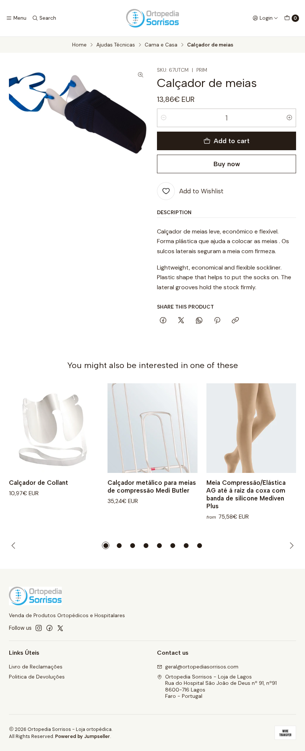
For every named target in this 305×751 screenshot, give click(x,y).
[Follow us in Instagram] (38, 628)
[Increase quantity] (289, 118)
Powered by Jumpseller (82, 736)
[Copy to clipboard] (235, 321)
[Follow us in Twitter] (60, 628)
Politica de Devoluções (37, 676)
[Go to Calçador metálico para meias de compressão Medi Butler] (152, 428)
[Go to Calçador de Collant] (54, 428)
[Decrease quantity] (163, 118)
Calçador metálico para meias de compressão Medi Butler (151, 486)
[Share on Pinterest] (217, 321)
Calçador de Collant (38, 482)
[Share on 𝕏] (181, 321)
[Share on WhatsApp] (199, 321)
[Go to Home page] (152, 18)
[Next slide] (290, 545)
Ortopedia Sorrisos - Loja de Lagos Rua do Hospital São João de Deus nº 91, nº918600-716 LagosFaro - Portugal (221, 686)
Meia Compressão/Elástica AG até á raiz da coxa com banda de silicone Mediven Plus (246, 494)
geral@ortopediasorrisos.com (201, 666)
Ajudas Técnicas (115, 45)
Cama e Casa (161, 45)
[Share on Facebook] (163, 321)
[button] (105, 545)
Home (79, 45)
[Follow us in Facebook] (49, 628)
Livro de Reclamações (35, 666)
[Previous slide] (14, 545)
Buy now (227, 164)
